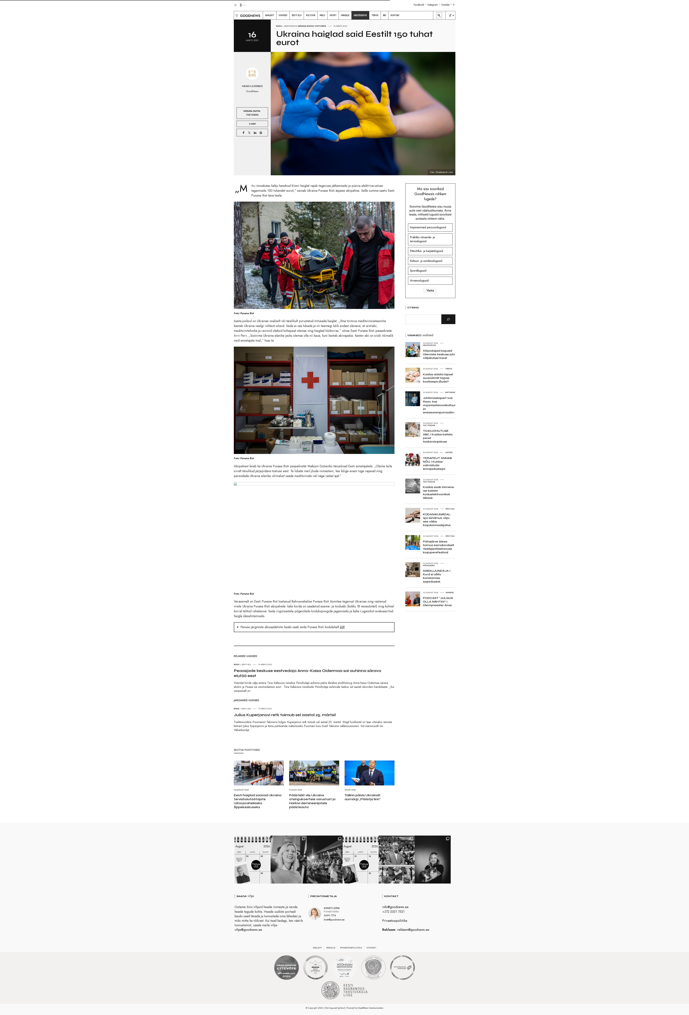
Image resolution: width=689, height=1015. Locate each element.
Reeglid (330, 947)
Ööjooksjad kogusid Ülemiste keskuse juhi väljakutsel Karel (439, 354)
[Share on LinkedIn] (255, 132)
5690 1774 (330, 915)
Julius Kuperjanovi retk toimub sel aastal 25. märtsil (285, 715)
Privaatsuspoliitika (394, 920)
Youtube (445, 4)
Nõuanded (429, 565)
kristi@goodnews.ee (334, 920)
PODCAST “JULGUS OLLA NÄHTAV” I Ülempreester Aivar (438, 601)
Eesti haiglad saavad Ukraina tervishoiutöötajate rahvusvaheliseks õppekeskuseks (257, 801)
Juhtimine (450, 392)
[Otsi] (448, 319)
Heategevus (290, 26)
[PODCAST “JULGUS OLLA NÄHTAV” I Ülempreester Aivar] (253, 860)
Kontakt (371, 947)
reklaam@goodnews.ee (413, 929)
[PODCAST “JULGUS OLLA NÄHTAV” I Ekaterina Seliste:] (361, 860)
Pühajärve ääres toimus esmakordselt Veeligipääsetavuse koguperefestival (438, 547)
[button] (236, 15)
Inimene (450, 592)
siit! (342, 627)
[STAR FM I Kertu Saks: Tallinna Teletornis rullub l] (289, 860)
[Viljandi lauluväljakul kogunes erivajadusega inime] (397, 860)
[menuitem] (269, 15)
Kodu (279, 26)
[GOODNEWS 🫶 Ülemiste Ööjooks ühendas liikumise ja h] (325, 860)
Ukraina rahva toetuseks (312, 26)
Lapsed (449, 452)
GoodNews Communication (370, 1008)
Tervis (448, 368)
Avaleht (317, 947)
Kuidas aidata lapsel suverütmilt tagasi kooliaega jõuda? (438, 378)
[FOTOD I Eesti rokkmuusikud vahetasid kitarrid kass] (433, 860)
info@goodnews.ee (395, 907)
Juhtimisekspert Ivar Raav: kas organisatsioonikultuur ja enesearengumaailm (439, 405)
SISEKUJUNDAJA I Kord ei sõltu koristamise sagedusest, (436, 576)
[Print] (261, 132)
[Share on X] (249, 132)
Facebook (419, 4)
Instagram (433, 4)
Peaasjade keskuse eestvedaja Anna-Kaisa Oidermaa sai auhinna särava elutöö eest (307, 673)
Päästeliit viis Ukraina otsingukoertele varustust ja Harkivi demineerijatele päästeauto (312, 801)
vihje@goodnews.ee (248, 929)
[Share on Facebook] (243, 132)
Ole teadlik (429, 425)
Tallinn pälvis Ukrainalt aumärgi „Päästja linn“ (363, 797)
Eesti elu (246, 664)
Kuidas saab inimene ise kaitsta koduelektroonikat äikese (438, 492)
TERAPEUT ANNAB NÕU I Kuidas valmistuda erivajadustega (437, 463)
